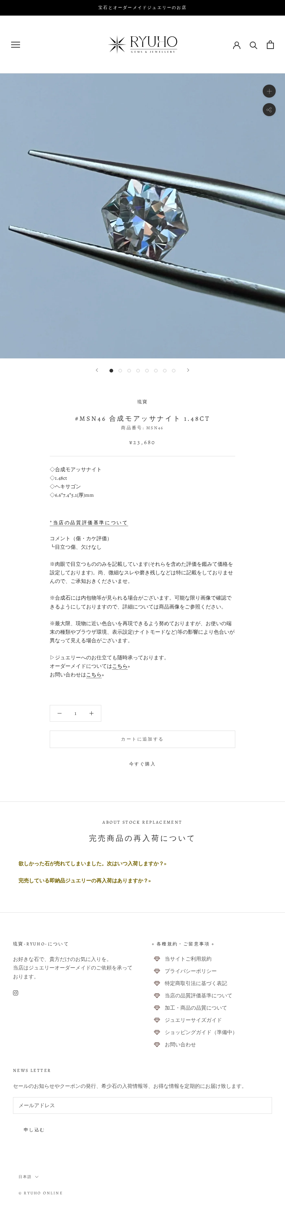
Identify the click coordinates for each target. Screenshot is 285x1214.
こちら (120, 666)
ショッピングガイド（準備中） (201, 1032)
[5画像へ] (147, 371)
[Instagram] (15, 992)
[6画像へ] (156, 371)
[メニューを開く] (15, 45)
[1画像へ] (111, 371)
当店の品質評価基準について (198, 995)
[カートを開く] (270, 44)
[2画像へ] (120, 371)
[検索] (254, 45)
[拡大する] (269, 91)
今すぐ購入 (142, 764)
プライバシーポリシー (191, 971)
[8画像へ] (174, 371)
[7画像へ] (165, 371)
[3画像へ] (129, 371)
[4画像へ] (138, 371)
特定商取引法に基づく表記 (196, 983)
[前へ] (97, 370)
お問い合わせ (180, 1044)
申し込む (34, 1130)
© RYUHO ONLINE (41, 1193)
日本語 (25, 1176)
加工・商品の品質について (196, 1007)
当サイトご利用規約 (188, 958)
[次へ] (188, 370)
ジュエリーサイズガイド (193, 1020)
